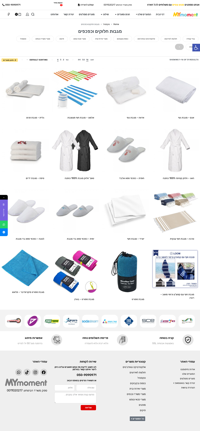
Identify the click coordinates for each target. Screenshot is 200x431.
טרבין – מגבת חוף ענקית (182, 238)
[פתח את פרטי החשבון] (27, 14)
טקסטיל (106, 24)
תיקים (143, 410)
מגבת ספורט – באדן (84, 299)
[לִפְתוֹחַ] (8, 14)
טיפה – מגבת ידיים (35, 178)
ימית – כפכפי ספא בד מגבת (80, 238)
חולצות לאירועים (138, 372)
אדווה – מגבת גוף (135, 117)
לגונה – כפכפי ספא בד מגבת (30, 238)
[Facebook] (43, 372)
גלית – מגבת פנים (35, 117)
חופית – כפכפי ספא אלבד (131, 178)
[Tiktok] (27, 372)
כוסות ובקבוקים (138, 383)
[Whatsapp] (18, 372)
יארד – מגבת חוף (135, 238)
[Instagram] (35, 372)
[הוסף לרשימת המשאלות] (158, 74)
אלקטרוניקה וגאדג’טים (134, 367)
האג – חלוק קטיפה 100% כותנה (178, 178)
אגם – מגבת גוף (186, 117)
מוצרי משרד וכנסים (136, 394)
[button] (196, 47)
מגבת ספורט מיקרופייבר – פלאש (28, 292)
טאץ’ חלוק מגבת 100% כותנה (79, 178)
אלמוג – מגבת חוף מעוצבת (80, 117)
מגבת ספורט (138, 299)
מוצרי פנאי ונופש (137, 399)
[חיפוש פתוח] (32, 14)
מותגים (142, 404)
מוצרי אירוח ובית (137, 388)
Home (116, 24)
